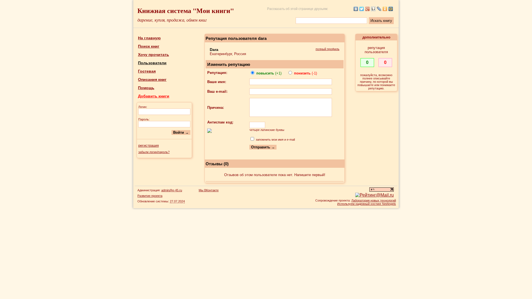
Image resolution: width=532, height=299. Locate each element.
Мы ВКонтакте (209, 190)
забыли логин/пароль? (154, 152)
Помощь (146, 88)
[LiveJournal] (379, 8)
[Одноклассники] (385, 8)
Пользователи (152, 63)
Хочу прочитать (153, 54)
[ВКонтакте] (356, 8)
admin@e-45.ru (171, 190)
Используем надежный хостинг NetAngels (366, 203)
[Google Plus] (367, 8)
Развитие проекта (149, 195)
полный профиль (327, 49)
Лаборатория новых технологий (373, 200)
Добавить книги (153, 96)
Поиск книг (148, 46)
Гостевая (147, 71)
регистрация (148, 145)
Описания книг (152, 79)
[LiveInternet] (373, 8)
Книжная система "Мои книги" (185, 10)
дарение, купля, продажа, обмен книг (172, 20)
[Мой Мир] (391, 8)
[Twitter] (362, 8)
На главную (149, 38)
